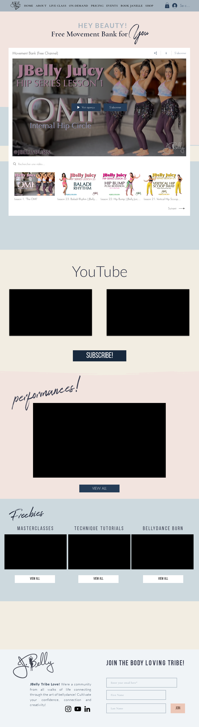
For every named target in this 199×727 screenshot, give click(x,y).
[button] (41, 5)
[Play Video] (34, 186)
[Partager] (155, 53)
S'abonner (180, 53)
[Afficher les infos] (166, 53)
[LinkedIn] (87, 709)
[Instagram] (68, 709)
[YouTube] (78, 709)
